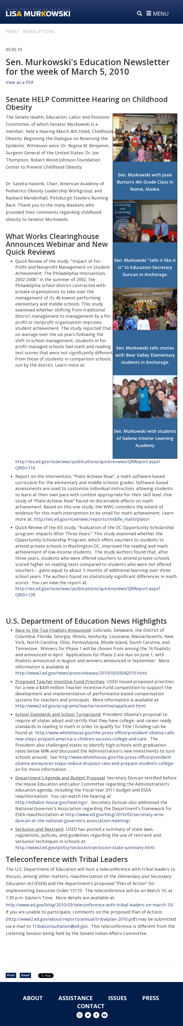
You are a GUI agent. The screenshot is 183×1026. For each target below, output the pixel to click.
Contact (91, 1006)
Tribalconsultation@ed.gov (60, 926)
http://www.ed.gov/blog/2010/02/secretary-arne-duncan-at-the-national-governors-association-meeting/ (90, 817)
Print (11, 975)
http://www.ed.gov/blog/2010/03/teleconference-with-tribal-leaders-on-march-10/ (89, 905)
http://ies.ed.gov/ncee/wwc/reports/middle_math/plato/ (91, 519)
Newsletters (38, 31)
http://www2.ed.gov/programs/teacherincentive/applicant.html (80, 706)
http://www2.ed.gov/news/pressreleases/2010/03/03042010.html (81, 673)
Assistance (75, 998)
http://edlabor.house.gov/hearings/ (51, 802)
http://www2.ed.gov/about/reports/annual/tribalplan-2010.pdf (71, 919)
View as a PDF (20, 82)
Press (12, 31)
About (33, 998)
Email (25, 975)
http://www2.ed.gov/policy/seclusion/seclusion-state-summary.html (84, 847)
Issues (117, 998)
